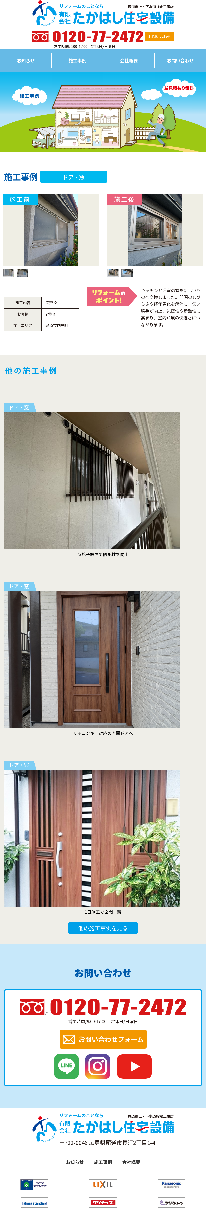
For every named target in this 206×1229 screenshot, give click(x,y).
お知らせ (26, 60)
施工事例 (77, 60)
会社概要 (129, 60)
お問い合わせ (159, 36)
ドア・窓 (74, 177)
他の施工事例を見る (103, 928)
